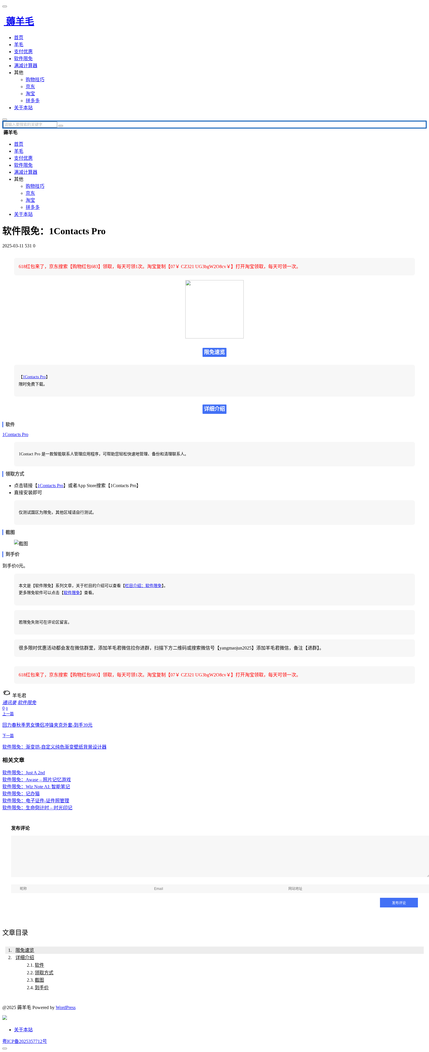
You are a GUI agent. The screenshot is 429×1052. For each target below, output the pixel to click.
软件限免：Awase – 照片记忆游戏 (36, 779)
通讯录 (9, 702)
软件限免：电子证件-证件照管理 (35, 800)
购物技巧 (35, 79)
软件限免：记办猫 (21, 793)
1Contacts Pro (34, 377)
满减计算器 (25, 65)
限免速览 (24, 950)
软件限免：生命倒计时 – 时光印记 (37, 807)
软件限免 (23, 58)
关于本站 (23, 107)
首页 (18, 37)
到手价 (42, 987)
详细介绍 (24, 957)
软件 (39, 965)
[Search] (60, 126)
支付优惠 (23, 51)
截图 (39, 980)
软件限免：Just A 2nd (23, 772)
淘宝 (30, 93)
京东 (30, 86)
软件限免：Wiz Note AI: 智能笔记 (36, 786)
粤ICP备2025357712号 (24, 1041)
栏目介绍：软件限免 (143, 586)
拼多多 (33, 100)
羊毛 (18, 44)
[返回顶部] (4, 1048)
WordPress (66, 1007)
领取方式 (44, 972)
